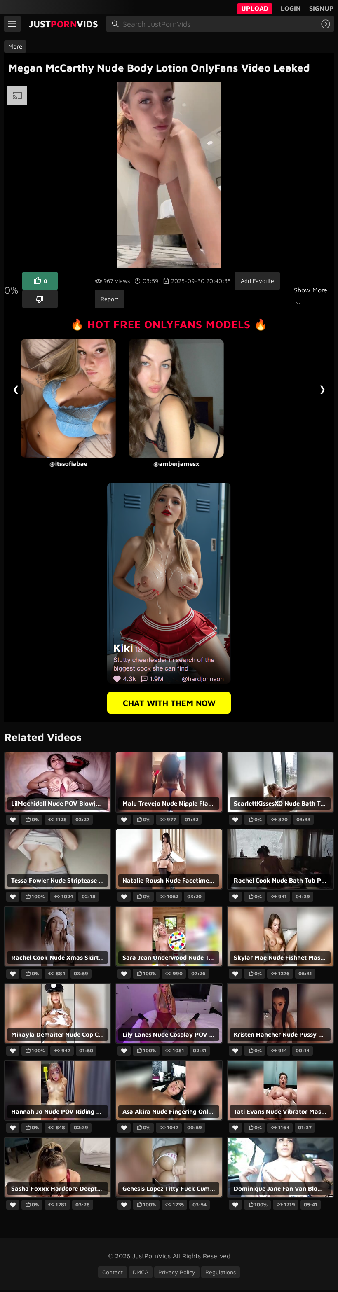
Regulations (220, 1272)
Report (109, 298)
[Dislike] (40, 299)
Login (291, 8)
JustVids (63, 24)
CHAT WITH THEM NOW (169, 703)
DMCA (140, 1272)
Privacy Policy (176, 1272)
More (15, 46)
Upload (254, 8)
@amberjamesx (75, 463)
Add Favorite (257, 280)
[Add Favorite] (12, 820)
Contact (112, 1272)
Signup (321, 8)
